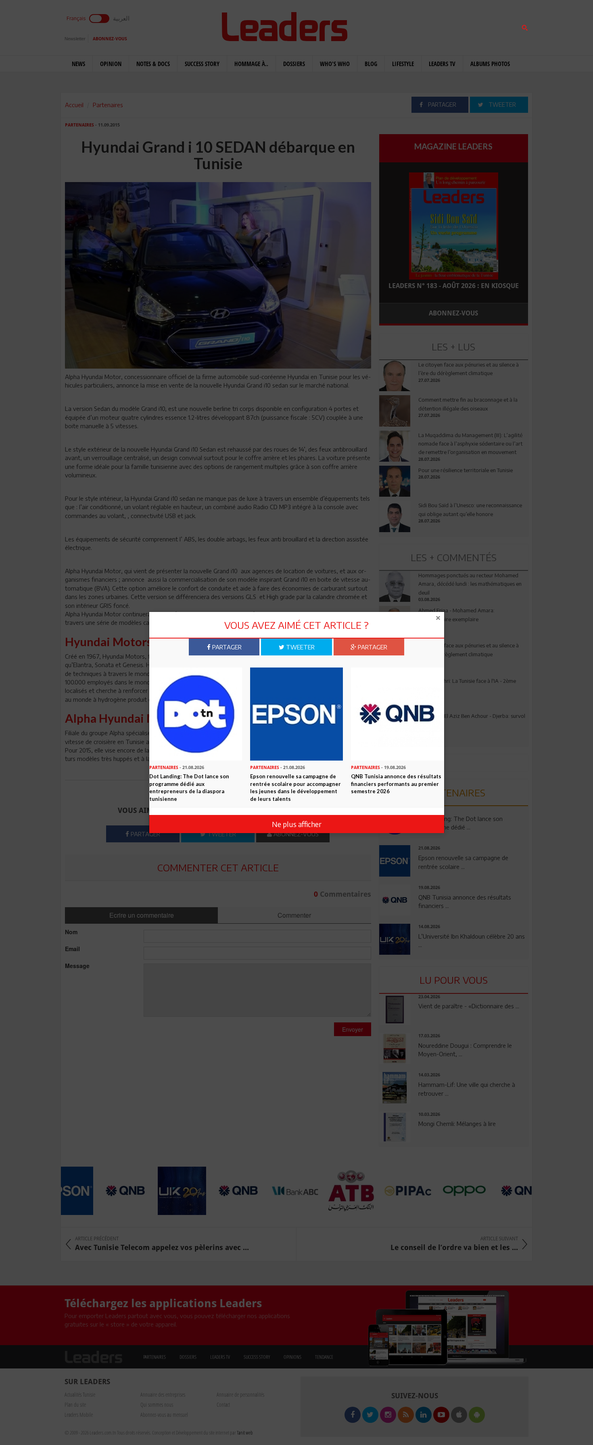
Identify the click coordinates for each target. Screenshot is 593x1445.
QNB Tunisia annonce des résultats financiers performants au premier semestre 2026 (396, 783)
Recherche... (398, 26)
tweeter (299, 647)
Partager (226, 647)
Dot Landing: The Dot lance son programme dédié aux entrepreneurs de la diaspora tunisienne (189, 787)
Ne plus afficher (297, 824)
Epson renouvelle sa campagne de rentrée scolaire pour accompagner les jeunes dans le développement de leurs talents (295, 787)
